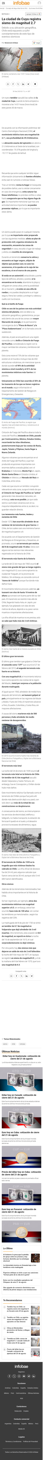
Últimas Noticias (33, 1393)
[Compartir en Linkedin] (23, 84)
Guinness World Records (33, 8)
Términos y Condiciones (13, 1441)
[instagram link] (19, 1376)
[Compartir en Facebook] (13, 84)
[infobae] (21, 3)
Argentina (8, 1424)
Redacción (18, 1411)
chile (13, 1044)
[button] (3, 3)
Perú (12, 1393)
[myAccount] (39, 3)
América (7, 1388)
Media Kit (21, 1429)
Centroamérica (21, 1393)
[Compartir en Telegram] (28, 84)
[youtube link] (24, 1376)
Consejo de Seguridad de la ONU (13, 8)
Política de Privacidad (30, 1441)
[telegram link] (29, 1376)
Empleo (26, 1411)
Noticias (5, 14)
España (23, 1388)
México (6, 1393)
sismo (5, 1044)
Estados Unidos (32, 1388)
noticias (22, 1044)
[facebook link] (9, 1376)
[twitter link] (14, 1376)
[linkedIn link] (33, 1376)
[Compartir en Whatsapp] (8, 84)
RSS (21, 1398)
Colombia (15, 1388)
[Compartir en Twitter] (18, 84)
